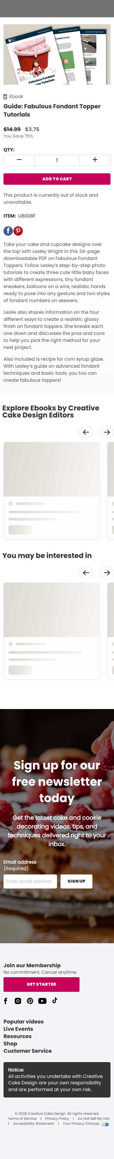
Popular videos (24, 1022)
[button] (19, 160)
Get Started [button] (41, 984)
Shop (10, 1043)
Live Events (18, 1029)
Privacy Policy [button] (57, 1119)
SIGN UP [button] (76, 881)
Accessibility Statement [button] (33, 1124)
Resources (18, 1036)
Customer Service (28, 1051)
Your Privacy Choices (81, 1124)
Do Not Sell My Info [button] (94, 1119)
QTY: (9, 149)
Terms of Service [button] (22, 1119)
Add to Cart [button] (57, 179)
